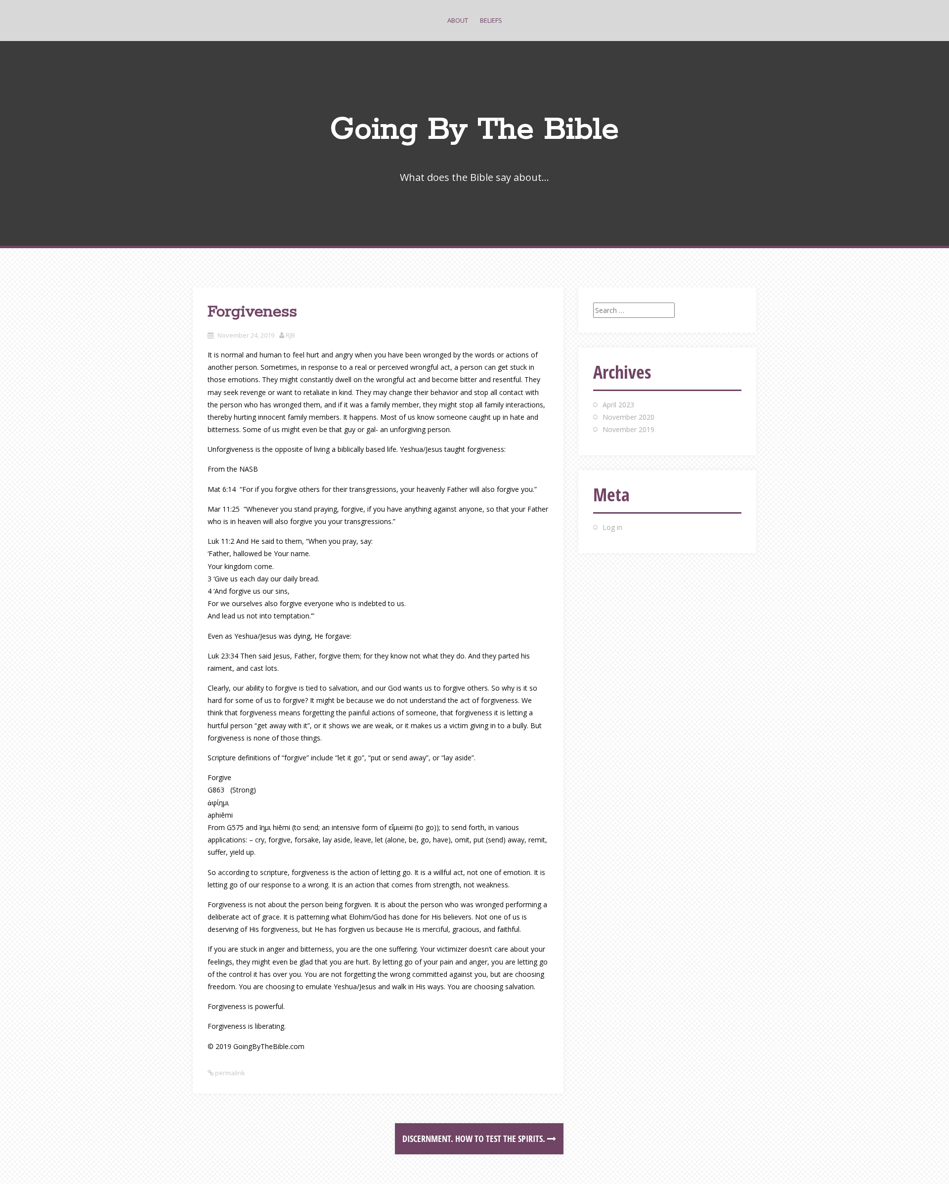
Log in (612, 527)
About (457, 20)
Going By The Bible (474, 129)
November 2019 (628, 429)
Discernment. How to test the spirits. (474, 1138)
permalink (229, 1072)
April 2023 (618, 404)
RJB (290, 335)
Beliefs (491, 20)
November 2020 (628, 417)
